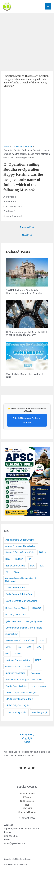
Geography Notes (34, 621)
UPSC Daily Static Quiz (17, 705)
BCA (41, 566)
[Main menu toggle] (48, 6)
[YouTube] (33, 768)
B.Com (42, 552)
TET (27, 805)
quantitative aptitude (15, 673)
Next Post (27, 235)
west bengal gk (39, 712)
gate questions (13, 621)
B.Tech (19, 559)
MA (19, 647)
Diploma (36, 607)
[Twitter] (25, 768)
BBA (32, 566)
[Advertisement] (27, 40)
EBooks (27, 797)
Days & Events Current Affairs (21, 601)
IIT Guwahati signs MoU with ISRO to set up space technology (26, 333)
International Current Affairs (20, 640)
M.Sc (42, 640)
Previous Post (27, 227)
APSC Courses (27, 793)
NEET (38, 660)
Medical (17, 654)
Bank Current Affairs (15, 566)
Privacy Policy (27, 734)
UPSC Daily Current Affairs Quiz (21, 692)
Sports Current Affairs (16, 686)
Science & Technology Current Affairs (24, 679)
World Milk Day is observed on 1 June (24, 375)
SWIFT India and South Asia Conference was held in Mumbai (24, 291)
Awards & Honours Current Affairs (20, 546)
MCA (39, 647)
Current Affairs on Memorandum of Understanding (20, 579)
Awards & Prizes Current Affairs (20, 552)
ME (7, 653)
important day (11, 634)
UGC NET (27, 808)
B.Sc (7, 559)
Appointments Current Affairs (20, 540)
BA (30, 559)
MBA (28, 647)
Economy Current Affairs (16, 614)
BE (7, 572)
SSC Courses (27, 801)
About (27, 742)
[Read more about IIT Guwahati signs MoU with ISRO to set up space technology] (27, 314)
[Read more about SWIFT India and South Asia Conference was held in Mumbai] (27, 272)
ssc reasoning (39, 686)
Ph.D (27, 666)
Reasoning (35, 673)
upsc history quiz (16, 712)
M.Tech (9, 647)
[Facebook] (21, 768)
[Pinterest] (29, 768)
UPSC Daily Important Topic (19, 699)
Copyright (27, 738)
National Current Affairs (18, 660)
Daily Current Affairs (16, 587)
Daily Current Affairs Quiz (19, 594)
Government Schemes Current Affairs (24, 628)
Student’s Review (27, 812)
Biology (17, 572)
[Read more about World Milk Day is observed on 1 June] (27, 356)
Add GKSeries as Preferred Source (27, 420)
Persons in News (12, 667)
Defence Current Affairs (16, 608)
